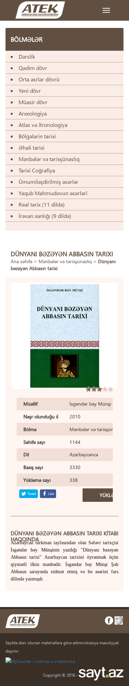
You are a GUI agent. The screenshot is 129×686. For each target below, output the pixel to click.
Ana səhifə (21, 261)
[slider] (99, 389)
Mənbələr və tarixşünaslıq (65, 261)
